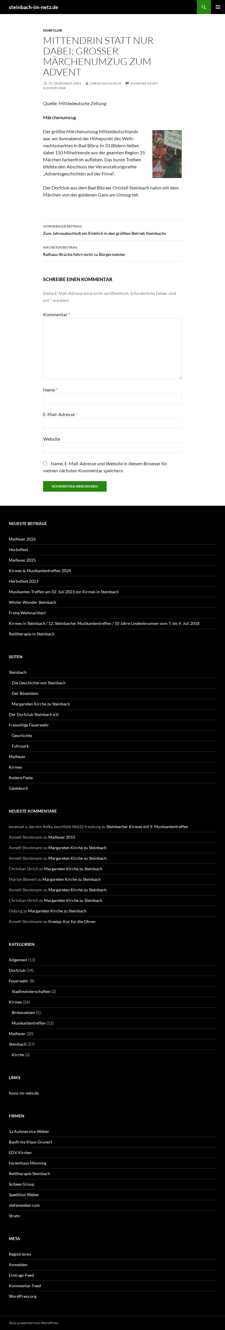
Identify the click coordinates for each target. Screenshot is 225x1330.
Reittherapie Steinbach (29, 1173)
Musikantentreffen (29, 1022)
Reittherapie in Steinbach (31, 633)
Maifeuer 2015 (61, 837)
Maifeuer (17, 756)
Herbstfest (18, 549)
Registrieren (20, 1254)
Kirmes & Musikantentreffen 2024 (40, 570)
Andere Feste (21, 777)
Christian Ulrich (105, 83)
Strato (14, 1215)
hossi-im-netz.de (24, 1092)
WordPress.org (22, 1296)
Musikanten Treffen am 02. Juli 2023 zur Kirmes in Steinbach (64, 591)
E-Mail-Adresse (60, 414)
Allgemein (18, 959)
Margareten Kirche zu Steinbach (41, 703)
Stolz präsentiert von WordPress (33, 1323)
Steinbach (18, 672)
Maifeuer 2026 (22, 538)
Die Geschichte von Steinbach (39, 682)
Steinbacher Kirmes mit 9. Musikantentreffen (147, 826)
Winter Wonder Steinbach (32, 602)
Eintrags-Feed (21, 1275)
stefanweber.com (24, 1205)
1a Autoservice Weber (29, 1131)
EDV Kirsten (20, 1152)
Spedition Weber (24, 1194)
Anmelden (18, 1264)
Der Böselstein (25, 693)
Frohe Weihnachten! (27, 612)
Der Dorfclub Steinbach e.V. (34, 714)
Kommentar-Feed (25, 1285)
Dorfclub (52, 30)
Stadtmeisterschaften (31, 991)
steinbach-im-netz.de (33, 7)
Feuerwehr (19, 980)
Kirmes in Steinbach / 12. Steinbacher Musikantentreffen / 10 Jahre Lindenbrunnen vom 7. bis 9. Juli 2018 (104, 623)
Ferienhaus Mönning (27, 1162)
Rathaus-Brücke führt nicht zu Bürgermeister (84, 251)
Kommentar (56, 314)
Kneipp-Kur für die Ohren (72, 921)
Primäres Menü (218, 7)
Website (51, 439)
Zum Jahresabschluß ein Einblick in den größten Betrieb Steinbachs (104, 230)
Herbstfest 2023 (23, 581)
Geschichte (22, 735)
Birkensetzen (23, 1012)
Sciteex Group (21, 1184)
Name (50, 389)
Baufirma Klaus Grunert (30, 1141)
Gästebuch (18, 788)
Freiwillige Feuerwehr (29, 724)
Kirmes (15, 767)
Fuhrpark (20, 745)
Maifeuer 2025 (22, 560)
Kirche (18, 1054)
